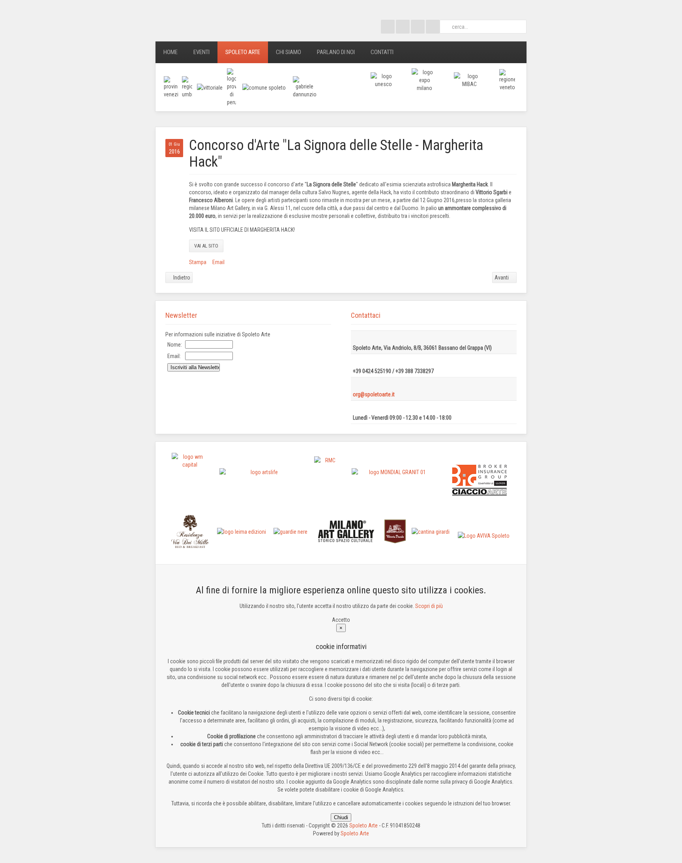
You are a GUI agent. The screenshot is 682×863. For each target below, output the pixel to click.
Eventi (201, 52)
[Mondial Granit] (394, 480)
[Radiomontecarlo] (327, 480)
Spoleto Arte (242, 52)
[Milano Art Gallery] (346, 531)
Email (218, 262)
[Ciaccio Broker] (479, 480)
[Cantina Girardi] (431, 531)
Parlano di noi (336, 52)
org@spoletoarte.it (374, 394)
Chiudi (341, 817)
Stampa (197, 262)
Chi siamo (288, 52)
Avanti (502, 277)
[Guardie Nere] (290, 531)
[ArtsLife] (261, 480)
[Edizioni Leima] (241, 531)
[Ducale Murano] (395, 531)
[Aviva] (484, 535)
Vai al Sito (206, 246)
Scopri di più (429, 606)
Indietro (181, 277)
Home (170, 52)
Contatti (382, 52)
